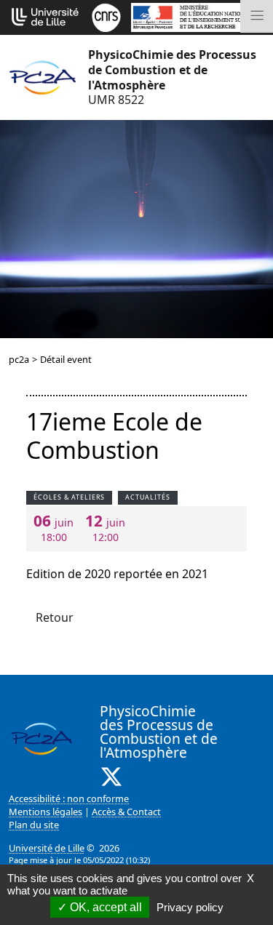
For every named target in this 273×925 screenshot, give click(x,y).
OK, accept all (104, 907)
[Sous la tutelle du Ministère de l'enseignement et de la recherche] (197, 16)
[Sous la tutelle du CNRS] (106, 16)
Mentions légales (45, 811)
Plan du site (34, 824)
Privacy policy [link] (190, 907)
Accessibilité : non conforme (69, 798)
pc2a (19, 359)
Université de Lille (46, 847)
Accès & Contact (126, 811)
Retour (55, 617)
